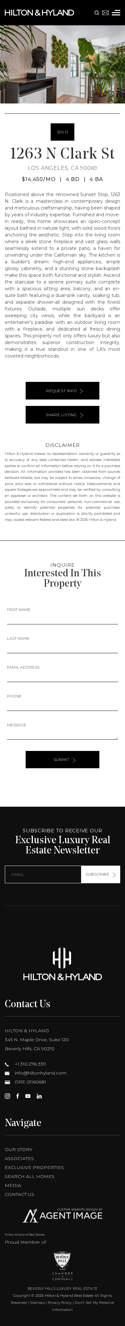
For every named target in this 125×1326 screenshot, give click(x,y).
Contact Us (19, 1194)
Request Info (61, 390)
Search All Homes (29, 1176)
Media (13, 1185)
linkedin (39, 1096)
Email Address (23, 667)
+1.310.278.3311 (29, 1064)
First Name (18, 609)
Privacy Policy (60, 1302)
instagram (7, 1096)
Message (16, 724)
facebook (17, 1096)
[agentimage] (62, 1216)
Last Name (18, 638)
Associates (19, 1158)
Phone (14, 696)
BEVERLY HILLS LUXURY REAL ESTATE (62, 1288)
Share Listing (61, 414)
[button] (7, 64)
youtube (27, 1096)
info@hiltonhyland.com (39, 1073)
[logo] (62, 963)
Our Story (18, 1149)
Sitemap (37, 1302)
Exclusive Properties (34, 1167)
